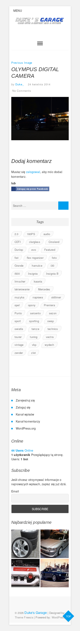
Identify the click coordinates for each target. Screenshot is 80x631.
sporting (34, 321)
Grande (19, 265)
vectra (50, 337)
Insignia (33, 273)
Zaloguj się (23, 407)
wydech (49, 345)
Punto (18, 313)
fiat (16, 258)
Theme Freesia (24, 617)
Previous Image (21, 63)
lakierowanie (22, 289)
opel (17, 305)
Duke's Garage (35, 612)
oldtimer (56, 297)
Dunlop (19, 250)
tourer (18, 337)
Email (15, 491)
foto (54, 258)
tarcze (35, 329)
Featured (49, 250)
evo (33, 250)
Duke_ (19, 84)
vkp (34, 345)
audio (46, 234)
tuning (33, 337)
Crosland (54, 242)
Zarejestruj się (25, 400)
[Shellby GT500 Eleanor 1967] (54, 573)
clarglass (34, 242)
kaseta (38, 281)
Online (22, 450)
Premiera (49, 305)
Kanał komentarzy (28, 421)
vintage (19, 345)
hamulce (37, 265)
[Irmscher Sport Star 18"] (25, 544)
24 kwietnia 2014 (39, 84)
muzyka (19, 297)
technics (53, 329)
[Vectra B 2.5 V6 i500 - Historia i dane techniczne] (54, 544)
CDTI (18, 242)
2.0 (16, 234)
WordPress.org (26, 428)
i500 (17, 273)
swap (50, 321)
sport (18, 321)
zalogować (33, 172)
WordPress (58, 617)
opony (31, 305)
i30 (52, 265)
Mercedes (44, 289)
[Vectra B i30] (25, 573)
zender (19, 353)
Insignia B (52, 273)
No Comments (21, 91)
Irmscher (20, 281)
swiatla (19, 329)
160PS (31, 234)
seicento (35, 313)
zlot (33, 353)
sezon (52, 313)
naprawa (38, 297)
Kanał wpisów (25, 414)
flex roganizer (35, 258)
